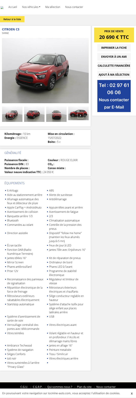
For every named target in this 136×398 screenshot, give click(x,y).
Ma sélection (52, 7)
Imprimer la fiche (114, 48)
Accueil (12, 7)
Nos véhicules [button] (30, 7)
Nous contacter (74, 7)
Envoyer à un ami (114, 57)
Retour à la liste (12, 19)
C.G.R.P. (37, 387)
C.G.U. (24, 387)
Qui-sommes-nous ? (59, 387)
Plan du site (84, 387)
